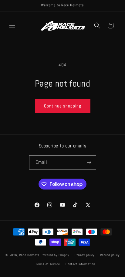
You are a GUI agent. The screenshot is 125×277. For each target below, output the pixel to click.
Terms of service (47, 264)
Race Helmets (30, 254)
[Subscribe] (89, 162)
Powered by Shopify (55, 254)
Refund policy (110, 255)
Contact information (80, 264)
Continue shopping (62, 106)
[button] (12, 25)
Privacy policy (84, 255)
